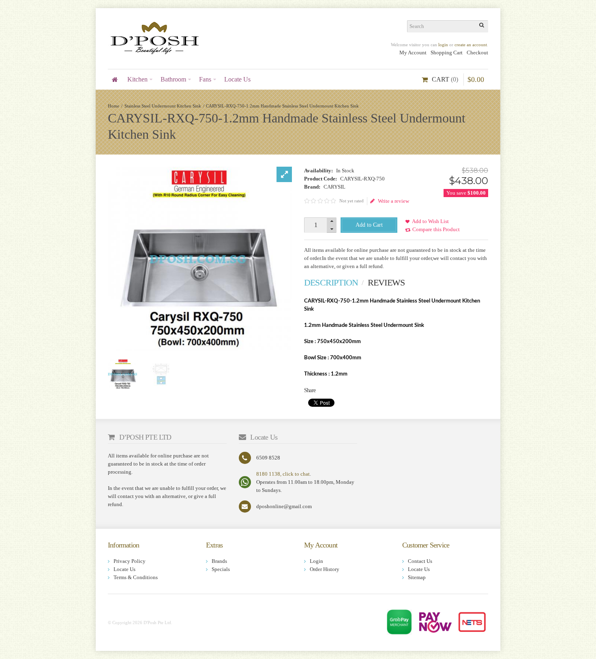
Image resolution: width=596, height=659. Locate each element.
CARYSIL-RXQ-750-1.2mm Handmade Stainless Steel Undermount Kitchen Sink (282, 105)
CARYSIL (334, 187)
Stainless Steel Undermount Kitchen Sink (162, 105)
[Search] (482, 26)
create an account (471, 44)
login (443, 44)
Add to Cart (369, 225)
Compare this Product (436, 229)
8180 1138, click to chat (283, 474)
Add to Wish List (430, 221)
